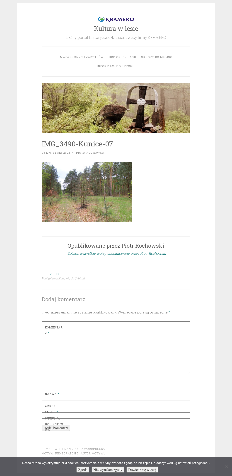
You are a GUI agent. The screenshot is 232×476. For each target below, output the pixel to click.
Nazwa (52, 394)
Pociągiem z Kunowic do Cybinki (63, 276)
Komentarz (54, 330)
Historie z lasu (122, 57)
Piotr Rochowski (91, 152)
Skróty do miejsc (156, 57)
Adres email (51, 409)
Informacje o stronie (116, 66)
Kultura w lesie (116, 28)
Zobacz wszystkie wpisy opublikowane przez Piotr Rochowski (117, 253)
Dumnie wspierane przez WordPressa (73, 449)
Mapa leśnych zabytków (82, 57)
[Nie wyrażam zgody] (226, 466)
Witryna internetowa (54, 424)
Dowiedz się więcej (142, 469)
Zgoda (82, 469)
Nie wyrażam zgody (107, 469)
